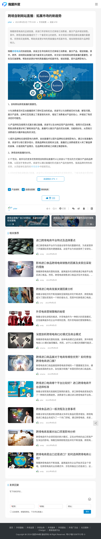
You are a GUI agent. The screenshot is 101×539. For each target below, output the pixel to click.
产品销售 (15, 189)
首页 (11, 527)
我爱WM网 (36, 534)
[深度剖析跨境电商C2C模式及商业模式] (20, 340)
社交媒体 (85, 527)
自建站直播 (30, 189)
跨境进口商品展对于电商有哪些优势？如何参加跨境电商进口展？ (63, 358)
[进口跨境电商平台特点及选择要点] (20, 246)
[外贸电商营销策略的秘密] (20, 318)
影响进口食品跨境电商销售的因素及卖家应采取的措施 (63, 264)
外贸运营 (30, 527)
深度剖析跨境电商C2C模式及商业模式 (58, 334)
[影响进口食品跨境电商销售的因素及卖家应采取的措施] (20, 269)
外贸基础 (20, 527)
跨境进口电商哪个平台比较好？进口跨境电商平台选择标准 (63, 384)
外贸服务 (51, 527)
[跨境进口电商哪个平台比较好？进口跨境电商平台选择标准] (20, 389)
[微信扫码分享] (73, 208)
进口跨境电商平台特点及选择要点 (55, 240)
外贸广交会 (73, 527)
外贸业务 (41, 527)
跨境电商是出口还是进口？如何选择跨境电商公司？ (63, 456)
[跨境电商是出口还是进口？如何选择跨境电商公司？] (20, 460)
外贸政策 (42, 22)
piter (10, 22)
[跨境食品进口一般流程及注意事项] (20, 415)
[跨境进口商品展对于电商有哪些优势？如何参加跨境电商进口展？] (20, 363)
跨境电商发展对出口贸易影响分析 (55, 431)
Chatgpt (42, 530)
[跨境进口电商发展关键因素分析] (20, 295)
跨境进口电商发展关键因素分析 (54, 289)
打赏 (62, 208)
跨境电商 (16, 51)
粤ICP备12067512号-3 (75, 534)
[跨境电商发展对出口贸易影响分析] (20, 438)
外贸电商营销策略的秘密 (50, 311)
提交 (87, 512)
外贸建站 (62, 527)
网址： (71, 506)
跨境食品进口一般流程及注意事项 (55, 409)
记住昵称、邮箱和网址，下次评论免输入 (27, 512)
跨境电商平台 (54, 530)
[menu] (96, 4)
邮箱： (42, 506)
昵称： (14, 506)
